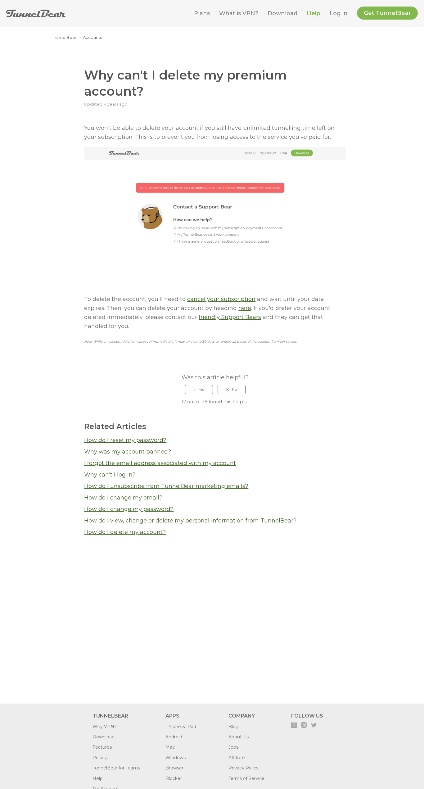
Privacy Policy (243, 768)
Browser (174, 768)
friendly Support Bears (230, 317)
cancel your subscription (221, 299)
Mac (170, 747)
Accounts (92, 37)
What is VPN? (238, 13)
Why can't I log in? (109, 474)
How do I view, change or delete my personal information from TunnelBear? (190, 520)
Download (282, 13)
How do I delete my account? (125, 532)
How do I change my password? (129, 509)
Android (173, 737)
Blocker (173, 778)
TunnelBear (64, 37)
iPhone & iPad (180, 726)
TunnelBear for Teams (116, 768)
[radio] (199, 389)
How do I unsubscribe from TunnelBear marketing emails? (166, 486)
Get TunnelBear (387, 13)
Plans (202, 13)
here (244, 308)
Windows (175, 757)
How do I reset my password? (125, 440)
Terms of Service (246, 778)
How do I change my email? (123, 497)
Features (102, 747)
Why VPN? (104, 726)
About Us (238, 737)
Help (313, 13)
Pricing (100, 757)
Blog (233, 726)
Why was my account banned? (127, 451)
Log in (339, 13)
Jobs (233, 747)
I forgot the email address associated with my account (160, 463)
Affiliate (236, 757)
